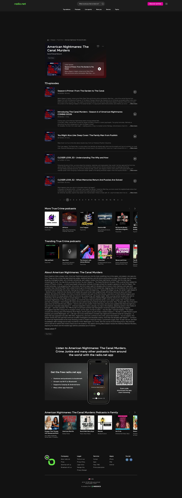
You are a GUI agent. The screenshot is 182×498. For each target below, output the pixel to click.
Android (111, 464)
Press (62, 462)
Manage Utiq (80, 467)
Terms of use (81, 459)
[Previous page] (64, 199)
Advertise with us (66, 464)
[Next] (135, 208)
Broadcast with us (66, 467)
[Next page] (117, 199)
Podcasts (77, 9)
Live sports (88, 9)
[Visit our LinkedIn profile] (127, 460)
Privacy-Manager (82, 470)
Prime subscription (98, 467)
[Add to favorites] (98, 46)
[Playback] (99, 68)
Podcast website (49, 328)
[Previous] (129, 208)
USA (92, 479)
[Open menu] (166, 4)
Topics (117, 9)
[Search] (103, 4)
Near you (99, 9)
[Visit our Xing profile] (131, 460)
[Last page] (121, 199)
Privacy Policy (81, 462)
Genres (108, 9)
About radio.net (65, 459)
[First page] (60, 199)
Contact (95, 459)
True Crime (51, 58)
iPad (110, 462)
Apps (94, 462)
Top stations (66, 9)
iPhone (111, 459)
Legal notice (80, 464)
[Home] (48, 40)
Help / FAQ (96, 464)
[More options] (103, 46)
